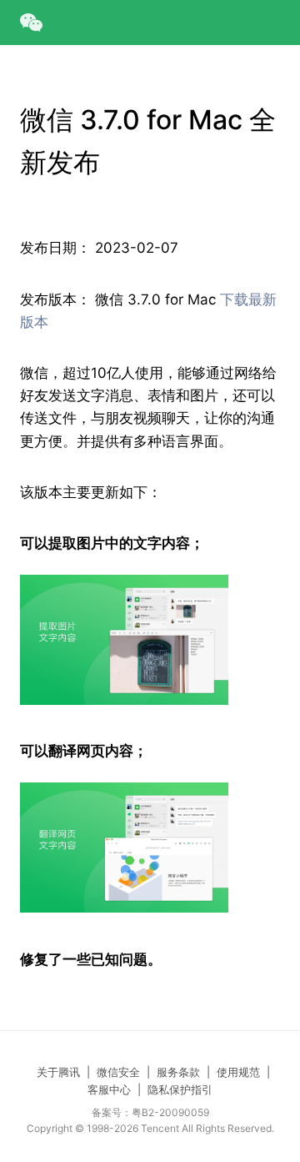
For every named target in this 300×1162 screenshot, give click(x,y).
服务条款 (178, 1072)
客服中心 (109, 1089)
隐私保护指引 (180, 1089)
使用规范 (238, 1072)
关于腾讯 (58, 1072)
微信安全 (118, 1072)
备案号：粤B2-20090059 (150, 1112)
